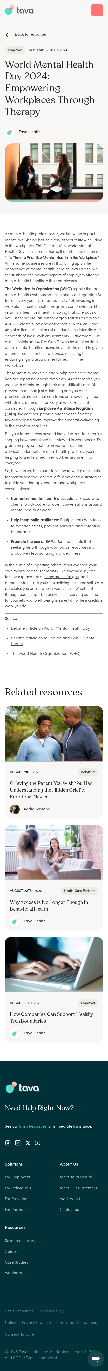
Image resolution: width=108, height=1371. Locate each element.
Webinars (13, 1273)
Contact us (69, 1210)
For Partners (16, 1210)
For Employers (17, 1177)
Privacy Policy (51, 1311)
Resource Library (20, 1241)
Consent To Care (19, 1335)
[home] (19, 10)
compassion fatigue (61, 577)
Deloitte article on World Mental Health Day (50, 629)
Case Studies (16, 1263)
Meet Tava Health (76, 1177)
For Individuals (18, 1188)
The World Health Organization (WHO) (46, 654)
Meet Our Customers (78, 1188)
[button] (97, 10)
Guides (11, 1252)
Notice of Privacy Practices (29, 1323)
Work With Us (71, 1199)
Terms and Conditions (77, 1323)
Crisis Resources (32, 1127)
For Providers (16, 1199)
